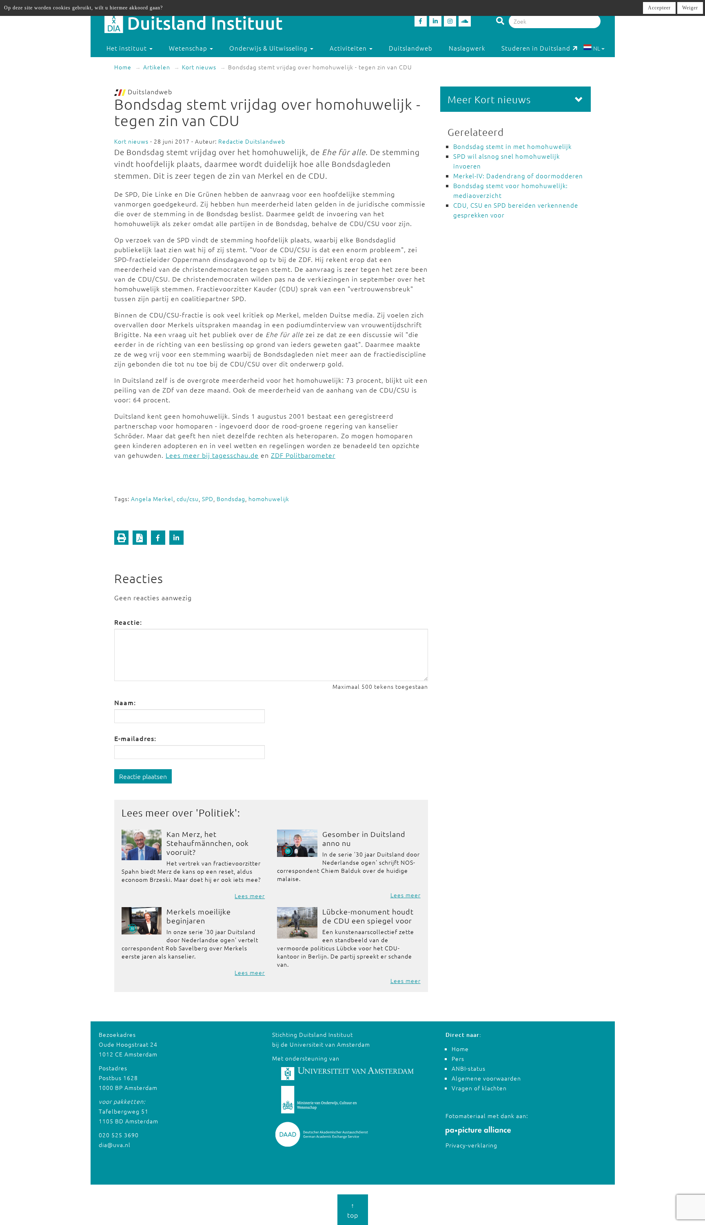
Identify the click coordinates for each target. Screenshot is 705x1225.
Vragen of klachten (479, 1088)
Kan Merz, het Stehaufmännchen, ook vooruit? (207, 843)
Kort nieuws (199, 67)
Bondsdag (231, 499)
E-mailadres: (135, 738)
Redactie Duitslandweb (251, 141)
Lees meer (250, 896)
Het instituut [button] (127, 48)
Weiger (690, 8)
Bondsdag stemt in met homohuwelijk (512, 146)
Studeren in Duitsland (535, 48)
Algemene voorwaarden (486, 1078)
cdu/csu (188, 499)
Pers (458, 1058)
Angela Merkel (152, 499)
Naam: (125, 702)
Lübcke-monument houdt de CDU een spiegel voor (368, 916)
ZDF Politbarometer (303, 454)
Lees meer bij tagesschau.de (212, 454)
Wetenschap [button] (189, 48)
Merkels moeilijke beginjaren (198, 916)
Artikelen (156, 67)
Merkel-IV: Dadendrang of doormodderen (518, 175)
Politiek (217, 812)
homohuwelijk (268, 499)
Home (122, 67)
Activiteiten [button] (349, 48)
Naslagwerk (467, 48)
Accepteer (659, 8)
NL (596, 48)
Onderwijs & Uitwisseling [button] (269, 48)
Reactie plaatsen (143, 776)
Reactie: (128, 621)
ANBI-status (469, 1068)
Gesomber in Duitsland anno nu (364, 838)
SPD (207, 499)
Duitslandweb (410, 48)
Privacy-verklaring (471, 1145)
